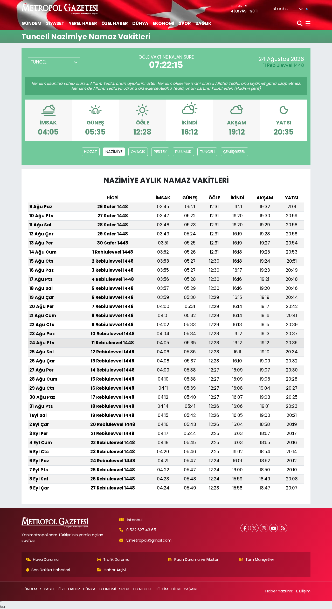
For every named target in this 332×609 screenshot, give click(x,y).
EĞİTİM (162, 589)
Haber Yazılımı (278, 591)
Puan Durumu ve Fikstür (196, 559)
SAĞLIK (203, 23)
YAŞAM (190, 589)
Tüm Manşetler (259, 559)
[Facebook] (244, 528)
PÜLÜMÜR (183, 151)
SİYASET (55, 23)
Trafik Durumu (116, 559)
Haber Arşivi (115, 569)
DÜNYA (140, 23)
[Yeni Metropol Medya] (60, 8)
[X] (254, 528)
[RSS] (283, 528)
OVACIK (138, 151)
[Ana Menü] (307, 23)
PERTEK (160, 151)
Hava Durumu (46, 559)
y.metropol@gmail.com (148, 540)
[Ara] (300, 23)
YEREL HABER (83, 23)
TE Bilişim (302, 591)
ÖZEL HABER (114, 23)
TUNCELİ (207, 151)
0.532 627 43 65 (141, 530)
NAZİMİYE (114, 151)
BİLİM (176, 589)
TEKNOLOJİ (143, 589)
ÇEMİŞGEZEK (234, 151)
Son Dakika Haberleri (50, 569)
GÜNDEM (32, 23)
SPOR (185, 23)
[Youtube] (273, 528)
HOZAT (90, 151)
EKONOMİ (163, 23)
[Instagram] (264, 528)
